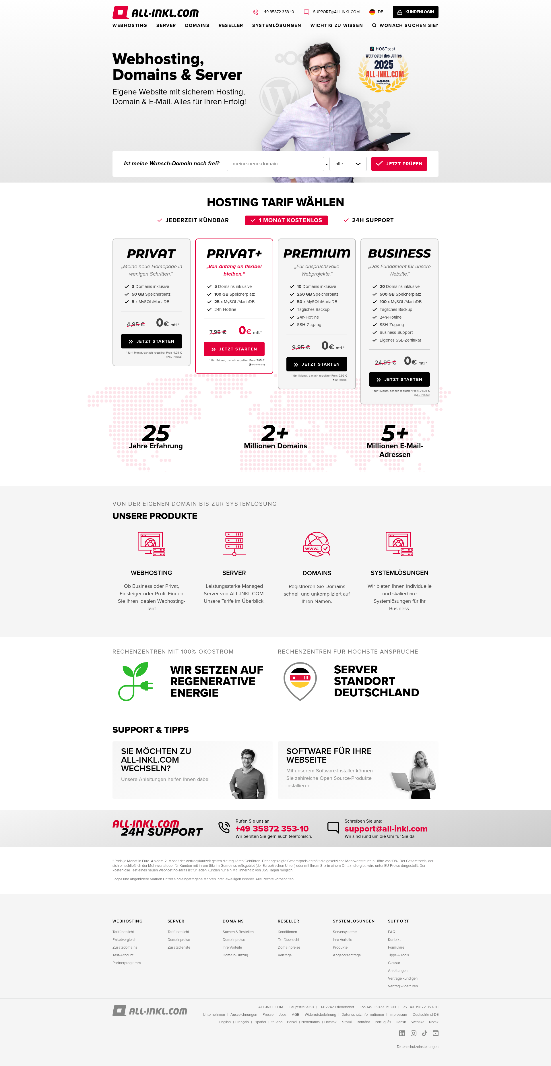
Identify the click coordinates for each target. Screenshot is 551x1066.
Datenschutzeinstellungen (418, 1046)
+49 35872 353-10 (277, 11)
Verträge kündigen (403, 978)
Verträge (285, 955)
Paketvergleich (124, 939)
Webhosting (130, 25)
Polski (292, 1022)
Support (398, 921)
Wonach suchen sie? (409, 25)
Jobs (282, 1014)
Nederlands (310, 1022)
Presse (268, 1014)
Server (166, 25)
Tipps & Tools (398, 955)
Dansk (401, 1022)
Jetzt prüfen (404, 164)
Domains (197, 25)
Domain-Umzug (235, 955)
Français (242, 1022)
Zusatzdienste (179, 947)
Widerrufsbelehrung (320, 1014)
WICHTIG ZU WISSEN (337, 25)
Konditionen (287, 932)
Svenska (417, 1022)
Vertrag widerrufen (403, 986)
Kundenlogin (420, 11)
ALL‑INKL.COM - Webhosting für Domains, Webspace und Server (155, 12)
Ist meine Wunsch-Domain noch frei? (171, 163)
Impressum (398, 1014)
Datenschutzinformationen (363, 1014)
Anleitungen (398, 970)
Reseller (231, 25)
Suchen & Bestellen (238, 932)
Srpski (347, 1022)
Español (259, 1022)
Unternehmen (214, 1014)
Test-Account (122, 955)
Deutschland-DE (426, 1014)
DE (380, 11)
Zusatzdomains (124, 947)
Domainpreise (179, 939)
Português (383, 1022)
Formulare (396, 947)
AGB (295, 1014)
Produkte (340, 947)
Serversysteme (345, 932)
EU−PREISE (175, 357)
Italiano (276, 1022)
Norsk (434, 1022)
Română (363, 1022)
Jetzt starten (156, 341)
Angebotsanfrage (347, 955)
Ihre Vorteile (232, 947)
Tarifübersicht (123, 932)
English (225, 1022)
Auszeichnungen (243, 1014)
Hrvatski (330, 1022)
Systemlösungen (276, 25)
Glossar (394, 963)
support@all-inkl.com (336, 11)
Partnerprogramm (126, 963)
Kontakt (394, 939)
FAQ (391, 932)
